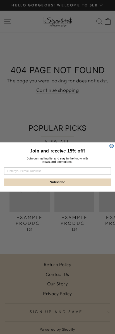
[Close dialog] (112, 146)
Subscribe (57, 182)
